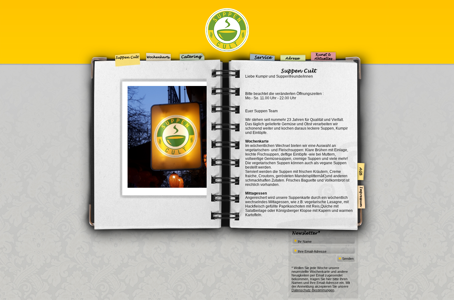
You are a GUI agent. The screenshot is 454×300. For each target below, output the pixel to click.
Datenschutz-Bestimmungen (313, 290)
